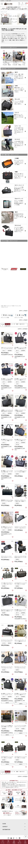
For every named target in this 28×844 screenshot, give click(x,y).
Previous (2, 58)
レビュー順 (13, 324)
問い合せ (19, 842)
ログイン (22, 4)
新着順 (17, 324)
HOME (2, 305)
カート (26, 4)
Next (26, 58)
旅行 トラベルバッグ (7, 305)
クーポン (3, 842)
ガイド (8, 842)
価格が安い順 (22, 324)
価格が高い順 (7, 325)
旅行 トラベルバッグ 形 (16, 305)
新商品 (14, 842)
